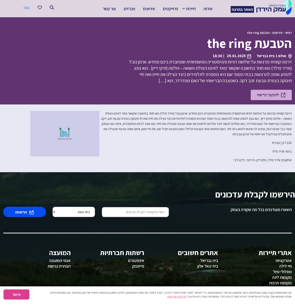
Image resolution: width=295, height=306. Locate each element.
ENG (27, 8)
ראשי (288, 32)
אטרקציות (284, 260)
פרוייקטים (170, 8)
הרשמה (21, 212)
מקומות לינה (282, 277)
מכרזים (129, 8)
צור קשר (109, 8)
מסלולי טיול (282, 271)
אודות (208, 8)
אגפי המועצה (60, 260)
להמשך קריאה (268, 95)
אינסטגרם (136, 260)
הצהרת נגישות (59, 266)
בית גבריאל (209, 260)
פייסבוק (138, 266)
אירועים (149, 8)
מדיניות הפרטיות (176, 296)
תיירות (191, 8)
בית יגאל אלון (207, 266)
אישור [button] (16, 294)
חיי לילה (285, 266)
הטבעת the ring (258, 32)
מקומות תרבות (280, 283)
